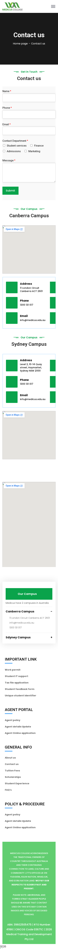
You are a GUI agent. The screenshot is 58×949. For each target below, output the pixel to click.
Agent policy (12, 720)
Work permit (12, 669)
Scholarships (13, 777)
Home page (20, 43)
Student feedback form (19, 689)
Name (6, 91)
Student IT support (16, 676)
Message (8, 160)
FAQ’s (8, 790)
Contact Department (15, 140)
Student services (17, 145)
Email (6, 124)
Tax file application (17, 682)
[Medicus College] (12, 6)
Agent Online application (20, 733)
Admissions (14, 151)
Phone (7, 107)
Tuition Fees (12, 770)
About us (10, 757)
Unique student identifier (20, 695)
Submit (10, 190)
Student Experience (17, 783)
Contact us (12, 764)
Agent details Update (18, 726)
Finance (39, 145)
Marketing (34, 151)
